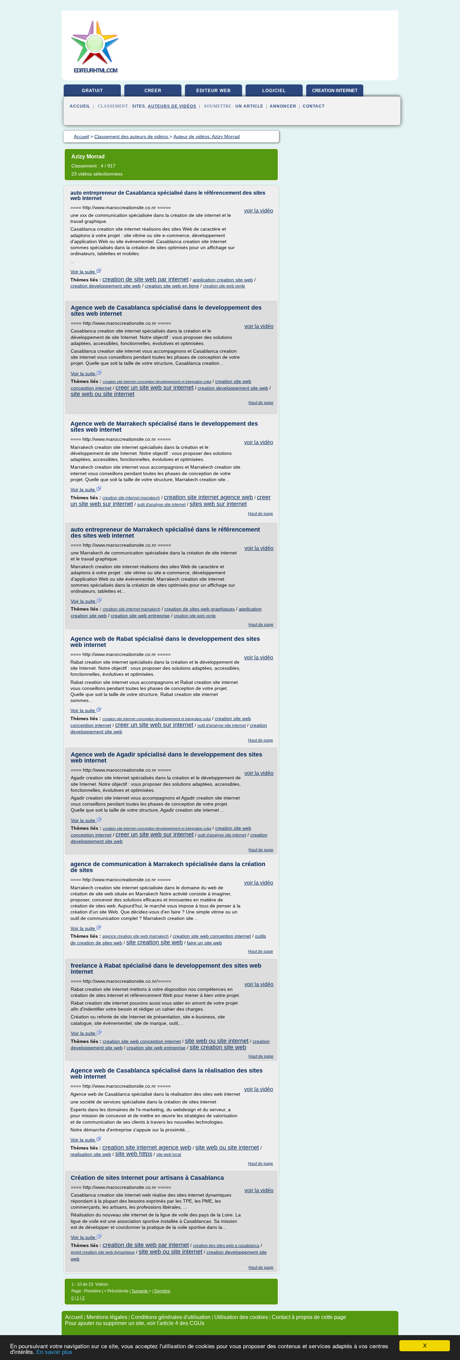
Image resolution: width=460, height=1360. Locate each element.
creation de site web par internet (145, 279)
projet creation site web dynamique (103, 1252)
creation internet (335, 90)
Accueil (80, 106)
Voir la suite (83, 271)
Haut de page (261, 402)
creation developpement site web (105, 285)
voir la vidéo (258, 210)
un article (249, 106)
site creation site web (154, 942)
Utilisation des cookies (241, 1317)
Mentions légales (107, 1317)
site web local (168, 1154)
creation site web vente (224, 286)
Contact (314, 106)
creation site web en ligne (172, 285)
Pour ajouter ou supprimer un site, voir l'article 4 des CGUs (134, 1323)
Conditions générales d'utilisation (170, 1317)
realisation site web (90, 1154)
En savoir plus (54, 1352)
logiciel (274, 90)
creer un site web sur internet (155, 387)
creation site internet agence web (208, 497)
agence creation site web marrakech (135, 936)
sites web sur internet (218, 504)
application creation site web (223, 279)
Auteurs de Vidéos (172, 106)
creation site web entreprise (140, 615)
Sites (138, 106)
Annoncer (283, 106)
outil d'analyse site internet (161, 504)
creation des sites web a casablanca (226, 1245)
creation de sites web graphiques (199, 609)
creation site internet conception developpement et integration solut (157, 382)
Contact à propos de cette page (309, 1317)
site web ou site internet (102, 394)
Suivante (140, 1291)
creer (152, 90)
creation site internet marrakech (131, 498)
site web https (133, 1154)
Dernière (162, 1291)
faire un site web (204, 942)
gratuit (92, 90)
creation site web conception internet (212, 936)
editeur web (213, 90)
